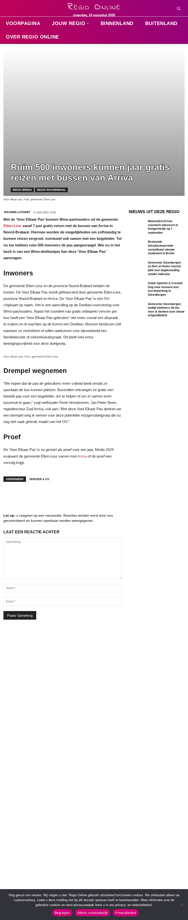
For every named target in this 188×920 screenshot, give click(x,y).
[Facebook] (10, 494)
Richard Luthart (17, 212)
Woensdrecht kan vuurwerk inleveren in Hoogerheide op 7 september (163, 226)
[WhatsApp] (69, 494)
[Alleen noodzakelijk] (181, 904)
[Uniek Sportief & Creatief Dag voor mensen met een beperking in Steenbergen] (137, 289)
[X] (54, 494)
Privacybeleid (125, 913)
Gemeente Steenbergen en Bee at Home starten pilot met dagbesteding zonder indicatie (164, 268)
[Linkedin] (25, 494)
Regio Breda (22, 189)
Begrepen (62, 913)
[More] (84, 494)
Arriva (82, 456)
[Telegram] (40, 494)
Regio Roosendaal (51, 189)
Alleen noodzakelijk (92, 913)
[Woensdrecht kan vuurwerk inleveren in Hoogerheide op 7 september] (137, 227)
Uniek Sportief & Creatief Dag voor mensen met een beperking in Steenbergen (165, 288)
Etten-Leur (12, 226)
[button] (178, 8)
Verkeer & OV (39, 479)
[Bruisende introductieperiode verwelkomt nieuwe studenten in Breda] (137, 247)
